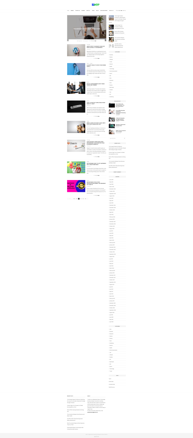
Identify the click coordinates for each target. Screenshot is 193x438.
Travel (93, 10)
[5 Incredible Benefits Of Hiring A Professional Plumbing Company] (112, 112)
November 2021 (113, 277)
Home (68, 10)
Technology (77, 10)
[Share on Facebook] (95, 58)
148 (74, 198)
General (72, 10)
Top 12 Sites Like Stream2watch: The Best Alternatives (120, 105)
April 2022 (111, 265)
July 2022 (111, 258)
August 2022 (112, 256)
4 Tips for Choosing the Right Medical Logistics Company (120, 119)
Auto (110, 78)
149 (76, 198)
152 (83, 198)
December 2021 (112, 275)
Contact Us (111, 10)
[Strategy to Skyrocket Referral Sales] (112, 126)
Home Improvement (104, 10)
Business (83, 10)
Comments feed (112, 384)
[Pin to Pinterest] (97, 58)
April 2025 (111, 202)
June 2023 (111, 233)
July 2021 (111, 286)
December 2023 (112, 221)
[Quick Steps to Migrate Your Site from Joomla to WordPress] (76, 50)
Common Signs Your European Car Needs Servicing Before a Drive (119, 27)
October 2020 (112, 307)
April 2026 (111, 184)
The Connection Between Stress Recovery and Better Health (120, 39)
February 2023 (112, 242)
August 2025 (112, 195)
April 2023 (111, 237)
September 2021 (113, 282)
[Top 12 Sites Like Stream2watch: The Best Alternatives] (112, 106)
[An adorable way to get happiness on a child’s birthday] (76, 167)
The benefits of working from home (86, 29)
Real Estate (112, 87)
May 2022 (111, 263)
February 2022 (112, 270)
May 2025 (111, 200)
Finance (111, 85)
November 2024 (113, 207)
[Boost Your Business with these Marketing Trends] (76, 88)
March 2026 (112, 186)
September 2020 (113, 310)
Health (97, 10)
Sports (111, 73)
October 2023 (112, 226)
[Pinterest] (119, 10)
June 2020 (111, 317)
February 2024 (112, 216)
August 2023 (112, 228)
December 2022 (112, 247)
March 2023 (112, 240)
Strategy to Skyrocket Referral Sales (120, 125)
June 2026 (111, 179)
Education (111, 80)
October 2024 (112, 209)
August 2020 (112, 312)
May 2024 (111, 212)
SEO (110, 75)
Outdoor (111, 89)
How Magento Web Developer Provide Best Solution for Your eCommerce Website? (95, 143)
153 (85, 198)
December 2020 (112, 303)
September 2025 (113, 193)
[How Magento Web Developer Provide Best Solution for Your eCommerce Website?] (76, 146)
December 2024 (112, 205)
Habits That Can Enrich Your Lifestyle (121, 131)
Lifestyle (88, 10)
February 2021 (112, 298)
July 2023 (111, 230)
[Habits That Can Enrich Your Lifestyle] (112, 132)
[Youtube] (121, 10)
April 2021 (111, 293)
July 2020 (111, 314)
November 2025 (113, 188)
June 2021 (111, 289)
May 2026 (111, 181)
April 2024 (111, 214)
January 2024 (112, 219)
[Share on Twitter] (92, 40)
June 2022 (111, 261)
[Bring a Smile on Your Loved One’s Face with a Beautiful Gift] (76, 127)
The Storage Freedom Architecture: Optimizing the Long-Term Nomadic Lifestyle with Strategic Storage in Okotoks (117, 19)
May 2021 (111, 291)
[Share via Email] (98, 58)
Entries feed (111, 381)
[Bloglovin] (122, 10)
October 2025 (112, 191)
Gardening (112, 96)
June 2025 (111, 198)
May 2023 (111, 235)
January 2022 (112, 272)
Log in (110, 378)
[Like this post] (94, 58)
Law (110, 92)
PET (110, 94)
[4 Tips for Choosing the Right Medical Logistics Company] (112, 120)
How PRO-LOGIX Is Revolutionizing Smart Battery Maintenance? (119, 45)
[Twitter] (117, 10)
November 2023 (113, 223)
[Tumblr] (120, 10)
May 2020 (111, 319)
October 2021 (112, 279)
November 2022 (113, 249)
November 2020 (113, 305)
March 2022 (112, 268)
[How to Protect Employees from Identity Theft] (76, 107)
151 (80, 198)
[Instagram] (118, 10)
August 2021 (112, 284)
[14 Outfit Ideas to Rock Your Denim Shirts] (76, 69)
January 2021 (112, 300)
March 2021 (112, 296)
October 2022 (112, 251)
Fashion (111, 57)
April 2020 (111, 321)
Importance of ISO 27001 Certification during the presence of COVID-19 (96, 183)
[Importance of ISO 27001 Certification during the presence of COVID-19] (76, 186)
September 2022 (113, 254)
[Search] (125, 10)
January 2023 (112, 244)
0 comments (86, 40)
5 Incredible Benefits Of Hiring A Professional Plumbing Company (121, 112)
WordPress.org (111, 387)
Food (110, 82)
